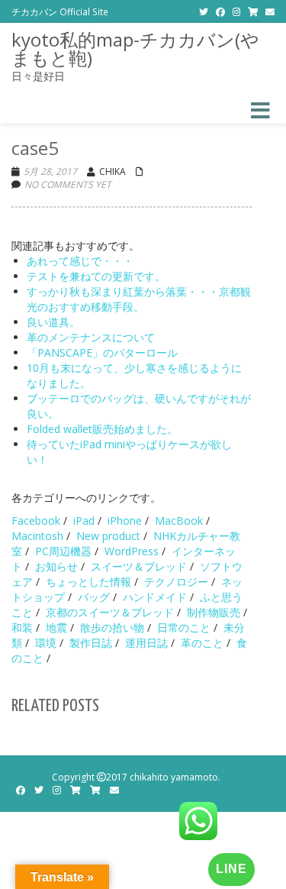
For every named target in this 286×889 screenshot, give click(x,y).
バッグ (94, 597)
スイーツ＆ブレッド (139, 566)
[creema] (95, 790)
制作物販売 (213, 612)
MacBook (179, 520)
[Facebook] (220, 11)
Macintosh (37, 536)
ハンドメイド (155, 597)
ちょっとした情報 (88, 581)
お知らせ (56, 566)
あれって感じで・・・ (80, 261)
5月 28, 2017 (50, 171)
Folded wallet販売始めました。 (102, 429)
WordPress (131, 551)
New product (108, 536)
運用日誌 (146, 642)
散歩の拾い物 (112, 627)
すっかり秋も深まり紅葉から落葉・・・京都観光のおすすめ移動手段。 (139, 299)
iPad (84, 520)
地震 (56, 627)
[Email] (270, 11)
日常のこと (183, 627)
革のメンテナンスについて (91, 337)
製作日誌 (90, 642)
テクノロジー (176, 581)
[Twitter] (203, 11)
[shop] (253, 11)
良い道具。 (53, 322)
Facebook (35, 520)
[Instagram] (236, 11)
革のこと (202, 642)
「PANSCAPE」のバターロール (102, 352)
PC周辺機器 (63, 551)
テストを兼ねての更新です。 (96, 276)
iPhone (125, 520)
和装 (22, 627)
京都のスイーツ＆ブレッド (110, 612)
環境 (45, 642)
